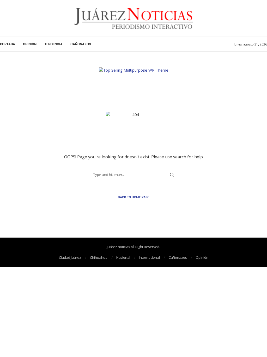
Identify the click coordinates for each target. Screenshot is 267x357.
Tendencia (53, 44)
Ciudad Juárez (70, 257)
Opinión (30, 44)
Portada (7, 44)
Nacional (123, 257)
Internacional (149, 257)
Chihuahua (98, 257)
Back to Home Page (133, 197)
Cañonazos (80, 44)
